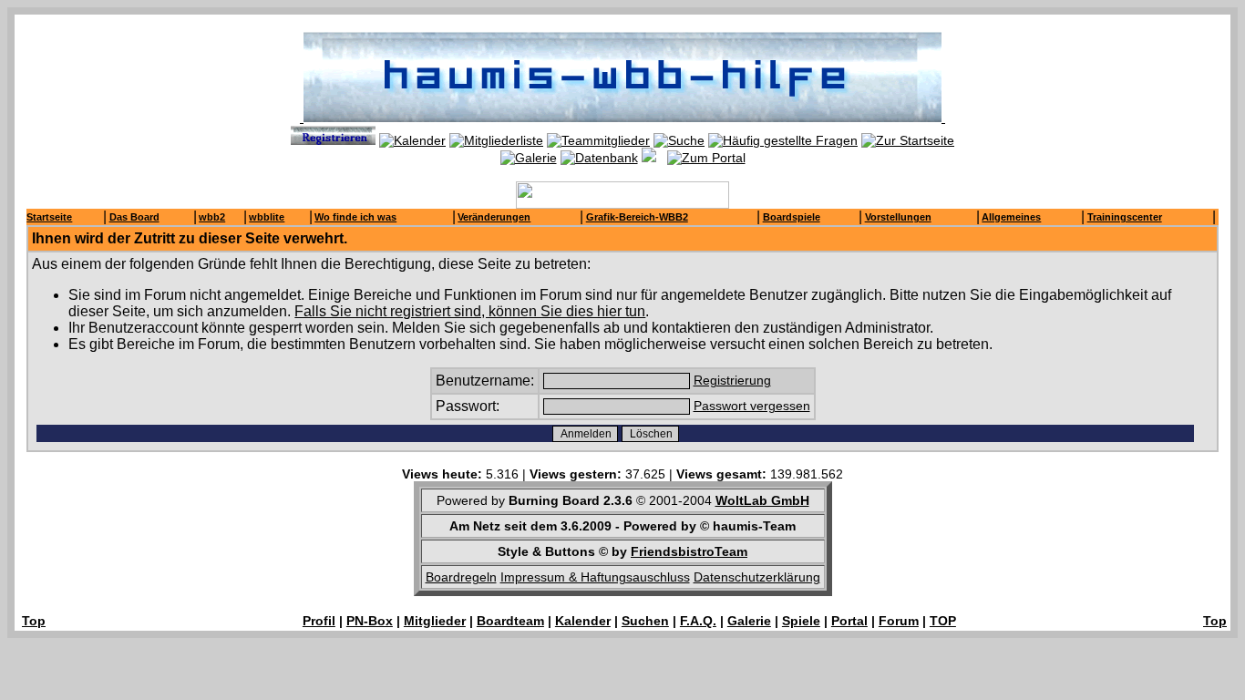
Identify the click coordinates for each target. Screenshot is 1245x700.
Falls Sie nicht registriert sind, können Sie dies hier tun (469, 311)
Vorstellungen (898, 216)
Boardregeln (461, 577)
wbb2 (212, 216)
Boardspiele (791, 216)
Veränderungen (494, 216)
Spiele (801, 620)
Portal (849, 620)
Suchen (645, 620)
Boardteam (510, 620)
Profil (319, 620)
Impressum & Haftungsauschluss (595, 577)
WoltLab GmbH (762, 500)
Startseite (49, 216)
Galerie (749, 620)
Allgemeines (1011, 216)
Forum (899, 620)
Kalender (583, 620)
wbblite (266, 216)
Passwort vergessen (752, 405)
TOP (943, 620)
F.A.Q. (698, 620)
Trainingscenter (1124, 216)
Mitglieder (435, 620)
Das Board (134, 216)
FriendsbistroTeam (689, 551)
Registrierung (732, 380)
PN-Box (369, 620)
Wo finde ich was (355, 216)
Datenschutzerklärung (757, 577)
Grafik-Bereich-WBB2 (637, 216)
